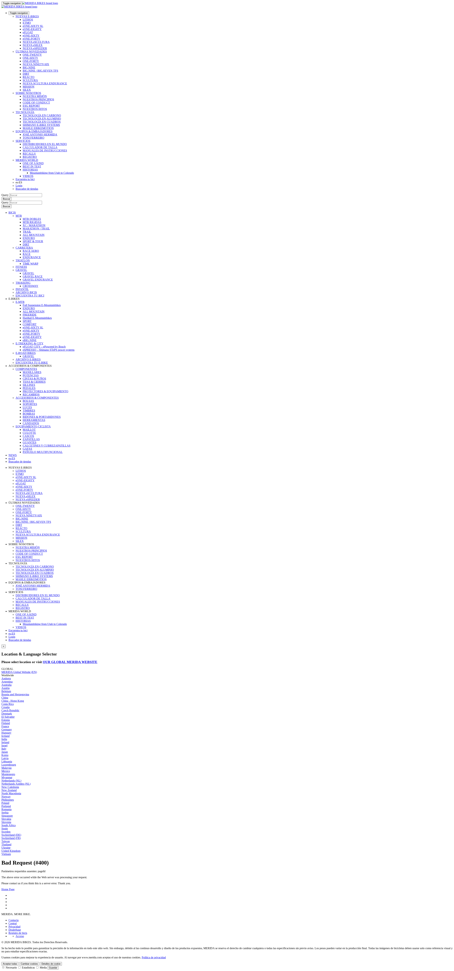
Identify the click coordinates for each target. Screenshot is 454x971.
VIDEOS (28, 176)
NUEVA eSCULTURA (36, 41)
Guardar (53, 967)
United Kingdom (10, 850)
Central (13, 923)
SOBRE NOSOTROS (28, 93)
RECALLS (29, 153)
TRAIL (27, 231)
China (4, 697)
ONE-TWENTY (32, 54)
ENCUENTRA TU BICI (30, 295)
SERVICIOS (23, 140)
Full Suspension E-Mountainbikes (42, 305)
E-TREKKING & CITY (29, 343)
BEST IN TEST (32, 166)
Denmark (6, 713)
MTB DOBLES (32, 218)
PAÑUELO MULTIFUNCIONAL (43, 451)
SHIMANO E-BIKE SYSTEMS (41, 124)
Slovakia (6, 818)
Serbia (5, 812)
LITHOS (28, 19)
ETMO (27, 22)
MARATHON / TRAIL (36, 228)
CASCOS (28, 436)
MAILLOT (29, 429)
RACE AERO (31, 250)
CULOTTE (29, 432)
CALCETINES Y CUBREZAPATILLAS (46, 445)
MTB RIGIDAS (32, 222)
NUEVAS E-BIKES (27, 16)
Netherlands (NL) (11, 780)
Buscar (6, 199)
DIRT (26, 73)
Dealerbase (15, 929)
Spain (4, 828)
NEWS (13, 455)
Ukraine (5, 847)
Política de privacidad (154, 957)
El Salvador (8, 716)
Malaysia (6, 767)
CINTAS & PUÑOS (34, 378)
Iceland (5, 735)
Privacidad (14, 926)
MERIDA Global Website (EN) (19, 672)
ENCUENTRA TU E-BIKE (32, 362)
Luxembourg (8, 764)
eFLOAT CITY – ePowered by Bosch (44, 346)
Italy (3, 748)
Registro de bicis (18, 932)
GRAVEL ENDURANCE (38, 279)
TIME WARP (30, 263)
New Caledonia (10, 787)
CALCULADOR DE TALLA (40, 147)
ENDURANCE (32, 257)
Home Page (8, 889)
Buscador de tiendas (27, 188)
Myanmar (6, 777)
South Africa (8, 825)
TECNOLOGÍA (25, 112)
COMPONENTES (26, 368)
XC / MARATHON (34, 225)
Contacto (14, 920)
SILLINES (29, 384)
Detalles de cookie (50, 963)
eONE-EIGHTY (32, 29)
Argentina (7, 681)
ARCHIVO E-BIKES (28, 359)
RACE (27, 254)
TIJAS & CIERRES (34, 381)
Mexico (5, 771)
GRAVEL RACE (33, 276)
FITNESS (21, 266)
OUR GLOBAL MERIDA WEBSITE (70, 662)
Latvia (5, 758)
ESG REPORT (31, 105)
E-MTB (20, 301)
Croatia (5, 707)
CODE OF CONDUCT (36, 102)
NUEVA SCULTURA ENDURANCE (45, 83)
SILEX (27, 89)
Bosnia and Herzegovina (15, 694)
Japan (4, 751)
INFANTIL (22, 289)
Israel (4, 745)
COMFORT (30, 324)
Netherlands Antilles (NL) (16, 783)
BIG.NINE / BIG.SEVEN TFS (40, 70)
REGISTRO (30, 156)
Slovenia (6, 822)
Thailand (6, 844)
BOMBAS (29, 413)
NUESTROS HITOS (35, 108)
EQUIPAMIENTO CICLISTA (33, 426)
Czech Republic (10, 710)
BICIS (12, 212)
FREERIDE (30, 314)
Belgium (6, 691)
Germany (6, 729)
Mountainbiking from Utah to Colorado (52, 172)
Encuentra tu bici (25, 179)
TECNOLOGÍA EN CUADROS (42, 121)
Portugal (6, 806)
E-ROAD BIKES (26, 353)
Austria (5, 688)
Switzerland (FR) (11, 838)
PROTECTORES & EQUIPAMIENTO (45, 391)
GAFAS (27, 448)
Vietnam (6, 854)
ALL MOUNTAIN (34, 234)
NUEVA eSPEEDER (35, 48)
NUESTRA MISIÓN (35, 96)
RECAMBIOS (31, 394)
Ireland (5, 742)
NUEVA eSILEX (33, 45)
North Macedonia (11, 793)
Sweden (5, 831)
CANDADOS (31, 423)
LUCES (27, 407)
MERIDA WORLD (27, 160)
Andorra (6, 678)
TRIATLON (23, 260)
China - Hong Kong (12, 700)
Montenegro (8, 774)
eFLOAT (28, 32)
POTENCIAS (31, 375)
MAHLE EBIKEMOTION (38, 128)
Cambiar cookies (29, 963)
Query (5, 195)
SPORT (27, 321)
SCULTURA (30, 80)
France (5, 726)
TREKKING (23, 282)
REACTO (28, 77)
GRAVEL (21, 270)
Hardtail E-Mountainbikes (37, 317)
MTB (19, 215)
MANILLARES (32, 372)
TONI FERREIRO (33, 137)
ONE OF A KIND (33, 163)
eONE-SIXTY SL (33, 25)
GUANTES (29, 442)
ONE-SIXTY (30, 57)
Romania (6, 809)
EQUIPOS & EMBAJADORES (34, 131)
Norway (6, 796)
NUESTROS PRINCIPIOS (38, 99)
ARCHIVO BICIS (26, 292)
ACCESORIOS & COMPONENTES (37, 397)
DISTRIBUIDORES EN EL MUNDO (45, 144)
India (4, 739)
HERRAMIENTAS (34, 420)
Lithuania (6, 761)
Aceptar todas (10, 963)
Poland (5, 802)
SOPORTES (30, 404)
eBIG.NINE (30, 340)
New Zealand (9, 790)
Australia (6, 684)
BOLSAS (28, 400)
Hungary (6, 732)
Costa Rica (7, 704)
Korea (4, 755)
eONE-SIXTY (31, 35)
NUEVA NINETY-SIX (36, 64)
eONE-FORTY (31, 38)
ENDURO (29, 238)
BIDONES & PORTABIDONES (42, 416)
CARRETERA (24, 247)
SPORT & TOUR (33, 241)
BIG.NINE (29, 67)
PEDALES (29, 388)
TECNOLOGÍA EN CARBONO (42, 115)
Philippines (7, 799)
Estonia (5, 719)
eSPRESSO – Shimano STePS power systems (48, 349)
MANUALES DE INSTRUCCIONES (45, 150)
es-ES (12, 633)
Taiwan (5, 841)
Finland (5, 723)
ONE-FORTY (31, 61)
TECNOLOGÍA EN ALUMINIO (42, 118)
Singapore (7, 815)
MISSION (28, 86)
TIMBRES (29, 410)
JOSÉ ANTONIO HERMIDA (40, 134)
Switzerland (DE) (11, 834)
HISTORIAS (30, 169)
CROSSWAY (30, 285)
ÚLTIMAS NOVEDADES (31, 51)
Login (19, 185)
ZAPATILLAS (31, 439)
